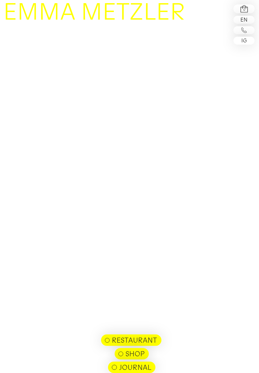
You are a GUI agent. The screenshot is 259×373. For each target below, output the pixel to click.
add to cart (173, 41)
